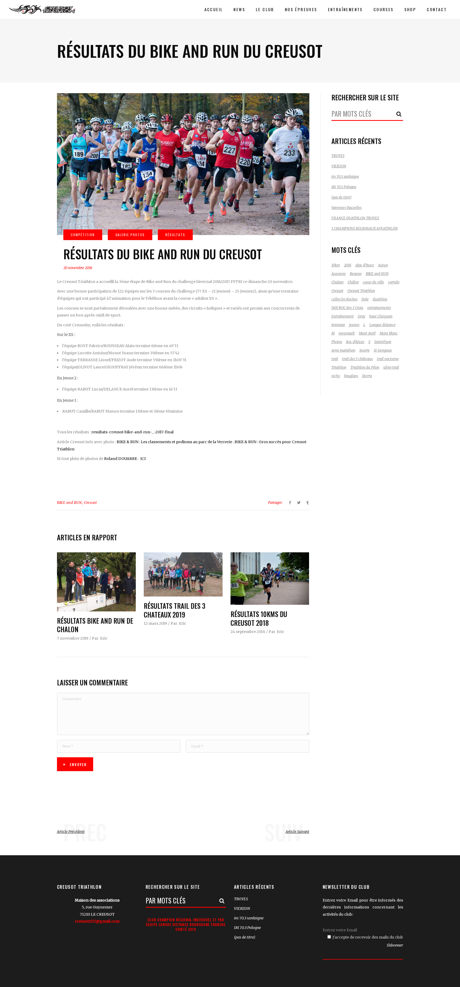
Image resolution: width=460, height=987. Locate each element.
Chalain (337, 282)
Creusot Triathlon (361, 291)
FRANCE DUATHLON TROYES (355, 218)
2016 (347, 265)
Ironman (338, 325)
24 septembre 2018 (248, 631)
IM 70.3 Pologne (343, 187)
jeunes (354, 325)
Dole (365, 299)
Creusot (90, 502)
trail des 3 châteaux (357, 359)
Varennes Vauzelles (346, 207)
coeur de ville (373, 282)
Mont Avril (367, 333)
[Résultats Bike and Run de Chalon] (96, 581)
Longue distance (382, 325)
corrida (393, 282)
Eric (104, 638)
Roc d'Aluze (355, 342)
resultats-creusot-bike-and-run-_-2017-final (132, 432)
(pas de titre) (341, 197)
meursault (347, 333)
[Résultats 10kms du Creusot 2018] (270, 578)
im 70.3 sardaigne (345, 176)
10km (335, 265)
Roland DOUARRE (120, 458)
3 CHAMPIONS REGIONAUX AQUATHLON (364, 228)
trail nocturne (388, 359)
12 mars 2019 (155, 623)
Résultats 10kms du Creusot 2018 (259, 618)
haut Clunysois (380, 316)
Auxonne (338, 274)
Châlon (353, 282)
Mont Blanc (389, 333)
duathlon (380, 299)
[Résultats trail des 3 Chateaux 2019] (183, 574)
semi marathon (343, 350)
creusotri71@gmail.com (97, 921)
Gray (361, 316)
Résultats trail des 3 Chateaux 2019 (174, 610)
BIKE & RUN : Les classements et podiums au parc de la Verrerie (174, 441)
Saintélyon (382, 342)
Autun (383, 265)
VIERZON (338, 166)
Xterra (367, 376)
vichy (335, 376)
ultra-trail (391, 367)
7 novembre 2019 (72, 638)
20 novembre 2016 (77, 268)
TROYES (337, 156)
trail (334, 359)
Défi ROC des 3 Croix (347, 308)
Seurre (364, 350)
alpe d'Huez (364, 265)
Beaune (356, 274)
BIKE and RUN (69, 502)
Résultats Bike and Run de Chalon (95, 625)
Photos (336, 342)
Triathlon (338, 367)
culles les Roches (344, 299)
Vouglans (351, 376)
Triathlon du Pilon (364, 367)
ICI (143, 458)
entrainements (379, 308)
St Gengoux (383, 350)
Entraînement (342, 316)
